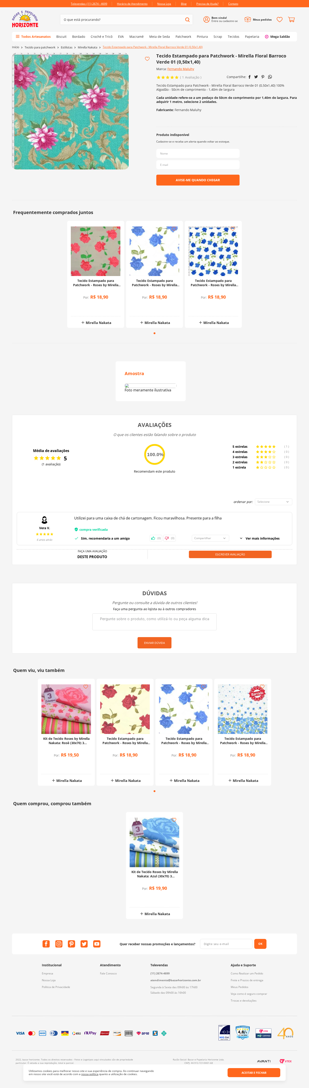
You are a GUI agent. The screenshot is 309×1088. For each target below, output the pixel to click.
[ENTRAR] (222, 19)
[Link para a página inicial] (15, 47)
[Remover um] (83, 308)
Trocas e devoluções (244, 1000)
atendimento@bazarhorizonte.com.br (175, 980)
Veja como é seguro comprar (249, 994)
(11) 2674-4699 (160, 973)
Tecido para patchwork (40, 47)
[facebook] (250, 77)
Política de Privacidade (56, 987)
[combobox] (126, 19)
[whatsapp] (270, 77)
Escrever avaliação (230, 554)
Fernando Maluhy (180, 69)
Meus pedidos (262, 19)
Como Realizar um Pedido (247, 973)
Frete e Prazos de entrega (247, 980)
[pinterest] (262, 77)
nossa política (89, 1074)
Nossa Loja (49, 980)
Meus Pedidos (239, 987)
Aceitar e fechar (254, 1073)
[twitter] (256, 76)
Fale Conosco (108, 973)
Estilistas (66, 47)
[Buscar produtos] (187, 19)
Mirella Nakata (87, 47)
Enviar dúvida (154, 643)
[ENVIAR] (198, 180)
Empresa (47, 973)
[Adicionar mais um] (83, 305)
